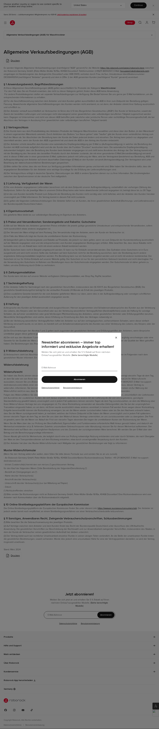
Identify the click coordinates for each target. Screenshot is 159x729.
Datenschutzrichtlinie (50, 388)
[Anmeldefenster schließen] (116, 337)
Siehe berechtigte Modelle (84, 355)
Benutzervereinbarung (72, 388)
